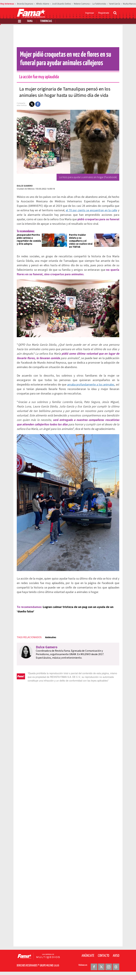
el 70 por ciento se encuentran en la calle (91, 210)
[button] (31, 104)
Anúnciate (88, 955)
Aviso (116, 955)
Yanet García (114, 3)
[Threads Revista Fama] (116, 967)
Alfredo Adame (42, 3)
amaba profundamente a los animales (90, 385)
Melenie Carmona (82, 3)
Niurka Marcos (129, 3)
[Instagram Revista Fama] (108, 967)
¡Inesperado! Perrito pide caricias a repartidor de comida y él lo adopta (29, 239)
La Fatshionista (99, 3)
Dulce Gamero (25, 185)
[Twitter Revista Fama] (101, 967)
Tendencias (46, 21)
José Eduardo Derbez (61, 3)
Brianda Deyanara (25, 3)
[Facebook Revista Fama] (94, 967)
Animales (50, 637)
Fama (30, 21)
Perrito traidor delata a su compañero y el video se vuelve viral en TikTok (80, 241)
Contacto (103, 955)
